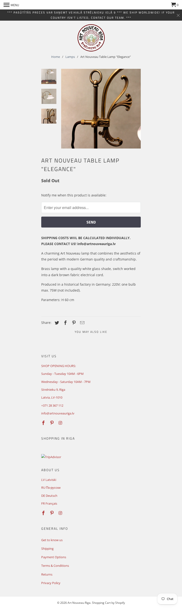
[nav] (11, 4)
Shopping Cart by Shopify (108, 603)
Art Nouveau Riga (79, 603)
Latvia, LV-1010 (51, 397)
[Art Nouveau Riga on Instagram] (61, 423)
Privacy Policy (50, 583)
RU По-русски (50, 487)
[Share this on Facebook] (64, 322)
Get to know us (52, 540)
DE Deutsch (49, 495)
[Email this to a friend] (81, 322)
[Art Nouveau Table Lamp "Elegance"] (101, 109)
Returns (46, 574)
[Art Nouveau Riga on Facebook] (43, 423)
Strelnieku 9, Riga (53, 389)
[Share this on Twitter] (56, 322)
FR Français (49, 503)
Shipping (47, 548)
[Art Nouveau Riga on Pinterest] (52, 423)
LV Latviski (48, 480)
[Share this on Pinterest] (73, 322)
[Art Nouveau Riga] (91, 37)
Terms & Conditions (55, 565)
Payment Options (53, 557)
